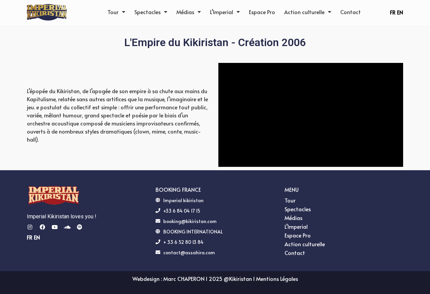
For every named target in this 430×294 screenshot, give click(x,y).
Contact (350, 11)
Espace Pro (262, 11)
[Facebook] (42, 227)
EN (400, 12)
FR (392, 12)
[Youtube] (54, 227)
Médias (185, 11)
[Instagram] (30, 227)
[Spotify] (79, 227)
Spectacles (147, 11)
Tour (113, 11)
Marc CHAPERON (184, 278)
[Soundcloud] (67, 227)
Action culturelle (304, 11)
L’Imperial (221, 11)
